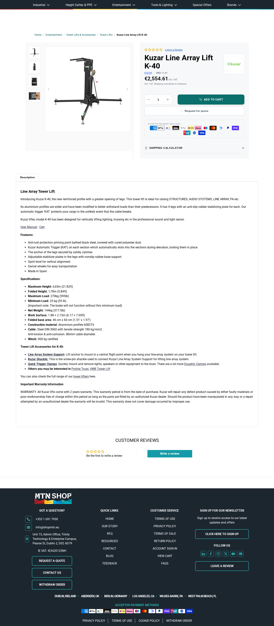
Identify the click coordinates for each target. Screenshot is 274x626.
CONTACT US (52, 572)
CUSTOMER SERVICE (164, 510)
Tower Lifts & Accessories (81, 34)
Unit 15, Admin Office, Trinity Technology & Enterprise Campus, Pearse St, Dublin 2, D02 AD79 (55, 539)
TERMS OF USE (165, 519)
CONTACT (109, 548)
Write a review (169, 453)
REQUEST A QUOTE (52, 561)
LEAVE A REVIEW (222, 566)
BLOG (110, 556)
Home (37, 34)
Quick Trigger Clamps (42, 364)
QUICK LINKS (109, 510)
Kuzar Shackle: (38, 359)
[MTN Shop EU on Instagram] (218, 554)
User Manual (29, 227)
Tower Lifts (106, 34)
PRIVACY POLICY (165, 526)
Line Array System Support (46, 354)
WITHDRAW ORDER (52, 584)
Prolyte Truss (80, 369)
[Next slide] (127, 89)
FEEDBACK (110, 563)
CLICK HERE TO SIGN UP (222, 534)
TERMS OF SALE (165, 533)
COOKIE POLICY (149, 620)
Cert (42, 227)
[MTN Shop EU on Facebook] (211, 554)
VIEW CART (165, 556)
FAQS (165, 563)
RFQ (110, 533)
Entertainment (53, 34)
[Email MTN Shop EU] (241, 554)
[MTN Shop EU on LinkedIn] (203, 554)
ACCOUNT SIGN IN (165, 548)
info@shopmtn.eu (47, 527)
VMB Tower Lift (100, 369)
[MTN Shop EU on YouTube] (233, 554)
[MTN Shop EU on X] (226, 554)
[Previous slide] (49, 89)
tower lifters (81, 376)
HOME (109, 519)
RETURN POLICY (165, 541)
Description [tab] (27, 177)
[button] (153, 50)
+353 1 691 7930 (47, 519)
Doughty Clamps (195, 364)
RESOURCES (109, 541)
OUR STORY (110, 526)
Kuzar (148, 73)
